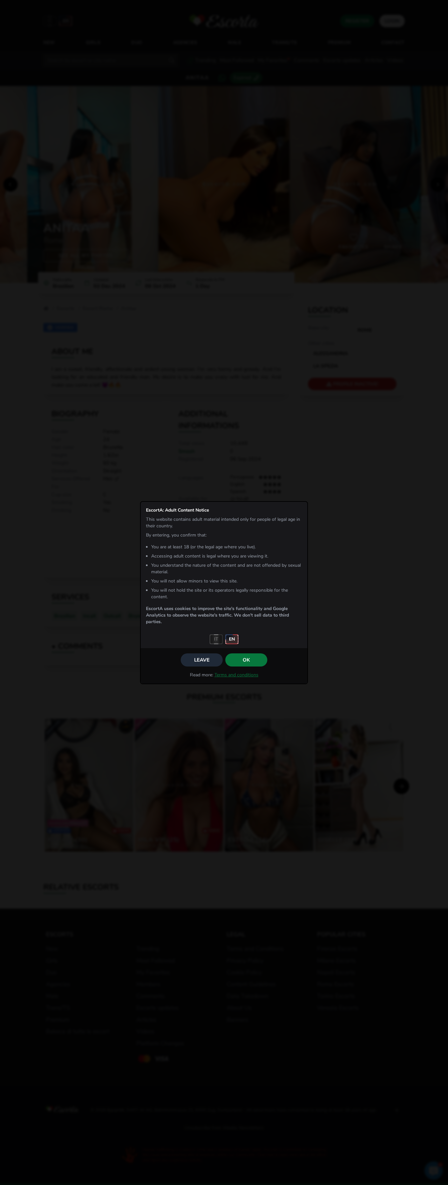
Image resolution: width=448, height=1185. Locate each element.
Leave (202, 660)
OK (246, 660)
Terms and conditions (236, 675)
